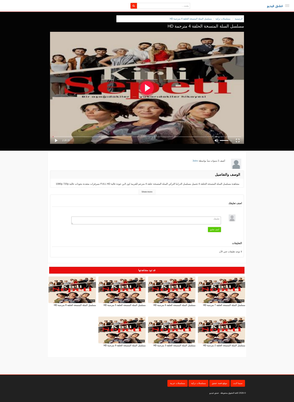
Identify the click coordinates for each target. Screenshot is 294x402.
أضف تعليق (214, 229)
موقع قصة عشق (219, 383)
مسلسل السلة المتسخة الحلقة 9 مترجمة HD (125, 345)
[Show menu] (287, 5)
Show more (147, 192)
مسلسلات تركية (198, 383)
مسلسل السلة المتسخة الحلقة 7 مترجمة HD (224, 305)
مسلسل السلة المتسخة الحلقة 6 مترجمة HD (174, 305)
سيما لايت (237, 383)
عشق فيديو (275, 6)
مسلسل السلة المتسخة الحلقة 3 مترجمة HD (174, 345)
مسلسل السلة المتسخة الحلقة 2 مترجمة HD (224, 345)
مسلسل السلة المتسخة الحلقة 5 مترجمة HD (125, 305)
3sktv (195, 161)
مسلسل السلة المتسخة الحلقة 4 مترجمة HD (191, 19)
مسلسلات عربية (177, 383)
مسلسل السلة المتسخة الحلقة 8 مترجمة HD (75, 305)
